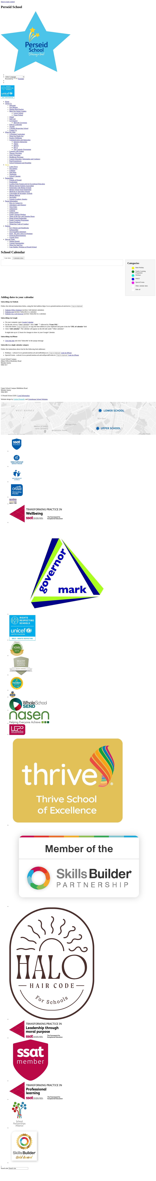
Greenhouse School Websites (38, 399)
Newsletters (13, 168)
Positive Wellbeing (15, 138)
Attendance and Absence (17, 205)
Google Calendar (27, 322)
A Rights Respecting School (18, 128)
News (7, 165)
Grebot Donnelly (19, 399)
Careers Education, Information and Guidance (24, 159)
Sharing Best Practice (16, 109)
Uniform (12, 211)
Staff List (12, 119)
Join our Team (10, 239)
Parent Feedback (14, 222)
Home (7, 102)
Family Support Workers (17, 214)
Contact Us (13, 130)
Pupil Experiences (15, 161)
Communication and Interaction (19, 140)
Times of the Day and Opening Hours (22, 216)
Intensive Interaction (20, 142)
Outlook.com (9, 312)
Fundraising (13, 182)
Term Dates (13, 207)
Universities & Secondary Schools (20, 193)
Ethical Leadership (15, 124)
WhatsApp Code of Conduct (19, 224)
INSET (138, 278)
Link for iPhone (66, 353)
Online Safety (14, 212)
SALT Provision (14, 155)
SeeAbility (12, 197)
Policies (7, 226)
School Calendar (14, 176)
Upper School (18, 115)
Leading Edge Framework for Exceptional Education (27, 184)
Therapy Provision (15, 153)
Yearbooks (12, 174)
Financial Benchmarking (17, 235)
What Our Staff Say (16, 245)
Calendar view (18, 258)
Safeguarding (13, 230)
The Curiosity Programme (22, 149)
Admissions (13, 209)
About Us (8, 103)
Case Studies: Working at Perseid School (23, 247)
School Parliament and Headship (20, 163)
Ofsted (11, 117)
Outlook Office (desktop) (13, 310)
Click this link (9, 341)
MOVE (16, 146)
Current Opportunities (16, 243)
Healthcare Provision (16, 157)
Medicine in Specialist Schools (19, 191)
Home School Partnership (18, 218)
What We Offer (10, 132)
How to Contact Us (15, 203)
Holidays (138, 275)
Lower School (18, 113)
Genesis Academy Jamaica (18, 199)
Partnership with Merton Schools (20, 188)
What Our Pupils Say (16, 136)
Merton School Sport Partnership (20, 190)
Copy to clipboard (77, 306)
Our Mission (13, 107)
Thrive (16, 144)
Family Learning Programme (19, 220)
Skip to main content (8, 2)
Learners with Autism (16, 151)
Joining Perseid (14, 241)
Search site (4, 1168)
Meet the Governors (20, 123)
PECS (16, 147)
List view (8, 258)
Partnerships (9, 178)
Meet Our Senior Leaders (17, 111)
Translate (21, 79)
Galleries (12, 170)
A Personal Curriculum (17, 134)
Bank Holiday (140, 267)
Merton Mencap (14, 195)
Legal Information (24, 396)
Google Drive (14, 237)
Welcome (12, 105)
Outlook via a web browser (14, 314)
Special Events (140, 282)
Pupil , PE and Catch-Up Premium (20, 233)
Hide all (138, 289)
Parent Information (11, 201)
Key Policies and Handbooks (19, 228)
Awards (12, 126)
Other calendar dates (142, 286)
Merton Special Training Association (21, 186)
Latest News (13, 167)
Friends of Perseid (15, 180)
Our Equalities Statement (17, 232)
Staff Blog (12, 172)
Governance (13, 121)
